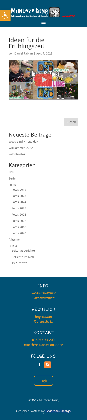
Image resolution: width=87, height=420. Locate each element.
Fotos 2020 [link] (19, 233)
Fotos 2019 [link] (19, 189)
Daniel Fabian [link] (23, 53)
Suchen (71, 122)
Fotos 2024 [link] (19, 202)
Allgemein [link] (15, 239)
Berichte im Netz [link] (23, 257)
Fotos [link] (12, 185)
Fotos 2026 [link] (19, 214)
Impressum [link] (43, 317)
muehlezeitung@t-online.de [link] (43, 345)
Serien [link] (13, 178)
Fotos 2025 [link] (19, 208)
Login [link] (43, 380)
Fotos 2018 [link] (19, 227)
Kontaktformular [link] (43, 293)
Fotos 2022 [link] (19, 221)
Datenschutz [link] (43, 322)
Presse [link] (13, 246)
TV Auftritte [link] (19, 263)
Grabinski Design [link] (58, 411)
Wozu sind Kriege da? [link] (23, 141)
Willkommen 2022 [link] (21, 148)
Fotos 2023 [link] (19, 196)
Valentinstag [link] (17, 154)
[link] (5, 15)
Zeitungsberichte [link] (23, 250)
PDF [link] (11, 172)
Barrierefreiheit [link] (44, 298)
